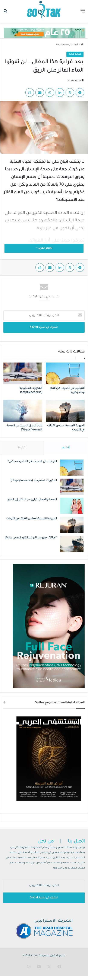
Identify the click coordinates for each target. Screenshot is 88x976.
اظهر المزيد (45, 248)
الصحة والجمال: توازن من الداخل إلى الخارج (32, 499)
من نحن (46, 841)
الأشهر (66, 447)
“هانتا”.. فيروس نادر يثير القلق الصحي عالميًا (31, 537)
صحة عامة (62, 45)
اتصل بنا (76, 841)
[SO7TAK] (44, 11)
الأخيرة (22, 447)
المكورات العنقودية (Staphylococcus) (34, 480)
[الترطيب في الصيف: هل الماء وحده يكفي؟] (65, 374)
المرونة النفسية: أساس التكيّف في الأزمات (31, 518)
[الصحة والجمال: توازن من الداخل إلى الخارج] (72, 506)
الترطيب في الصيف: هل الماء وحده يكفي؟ (32, 461)
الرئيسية (76, 45)
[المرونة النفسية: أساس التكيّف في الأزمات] (65, 411)
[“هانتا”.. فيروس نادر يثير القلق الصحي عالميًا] (72, 544)
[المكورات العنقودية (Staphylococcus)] (22, 374)
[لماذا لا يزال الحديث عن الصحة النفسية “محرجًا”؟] (22, 411)
